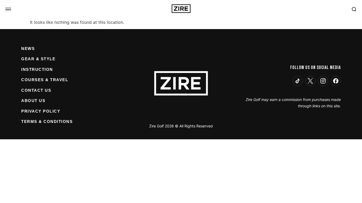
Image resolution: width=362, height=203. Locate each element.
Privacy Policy (40, 111)
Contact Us (36, 90)
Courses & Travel (44, 79)
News (28, 48)
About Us (33, 100)
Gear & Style (38, 59)
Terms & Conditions (47, 121)
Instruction (37, 69)
